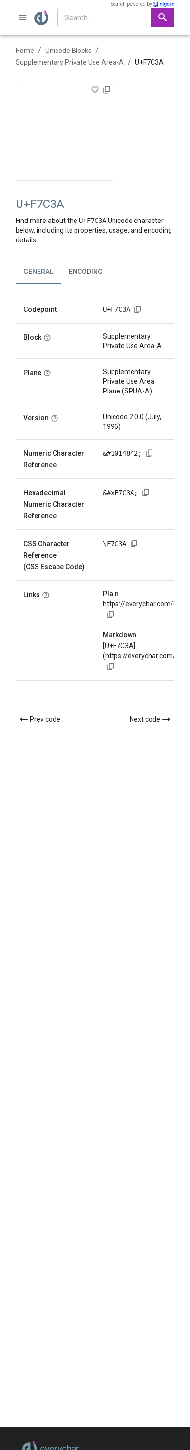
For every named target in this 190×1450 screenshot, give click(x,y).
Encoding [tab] (86, 271)
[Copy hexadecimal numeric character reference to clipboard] (146, 492)
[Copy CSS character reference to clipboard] (134, 543)
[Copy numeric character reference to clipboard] (149, 453)
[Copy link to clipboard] (110, 614)
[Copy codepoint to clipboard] (138, 309)
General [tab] (38, 271)
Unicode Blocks (68, 50)
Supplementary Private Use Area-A (70, 62)
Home (25, 50)
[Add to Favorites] (95, 90)
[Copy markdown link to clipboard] (110, 666)
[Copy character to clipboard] (107, 90)
